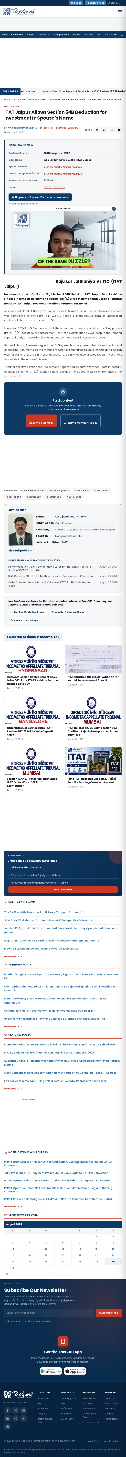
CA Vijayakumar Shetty (22, 127)
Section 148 (102, 490)
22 (96, 1255)
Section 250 (15, 496)
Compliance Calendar (89, 1415)
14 (80, 1249)
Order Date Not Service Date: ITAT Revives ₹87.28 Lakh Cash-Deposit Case (56, 91)
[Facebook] (7, 1410)
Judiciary (73, 127)
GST (99, 34)
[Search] (122, 34)
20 (63, 1255)
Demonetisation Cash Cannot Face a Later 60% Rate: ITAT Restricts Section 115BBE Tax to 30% (49, 568)
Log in (33, 203)
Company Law (61, 34)
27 (63, 1261)
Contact (109, 1413)
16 (113, 1249)
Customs (88, 34)
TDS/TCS (42, 1413)
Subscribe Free (108, 1312)
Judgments (89, 1408)
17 (13, 1255)
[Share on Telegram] (119, 130)
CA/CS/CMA (67, 1418)
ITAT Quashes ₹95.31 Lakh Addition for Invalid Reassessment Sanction (50, 576)
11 (29, 1249)
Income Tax (16, 34)
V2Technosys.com (65, 1440)
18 (29, 1255)
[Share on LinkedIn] (104, 130)
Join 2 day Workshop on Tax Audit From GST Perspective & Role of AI (48, 920)
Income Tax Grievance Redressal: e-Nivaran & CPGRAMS (41, 948)
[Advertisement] (63, 63)
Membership (111, 1418)
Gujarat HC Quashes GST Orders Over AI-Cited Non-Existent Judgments (51, 940)
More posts (11, 956)
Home (4, 34)
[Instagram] (15, 1418)
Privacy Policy (92, 1441)
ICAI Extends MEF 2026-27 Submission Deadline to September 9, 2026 (49, 1052)
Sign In (114, 2)
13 (63, 1249)
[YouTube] (23, 1410)
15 (96, 1249)
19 (46, 1255)
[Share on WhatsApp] (112, 130)
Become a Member (41, 423)
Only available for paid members (64, 166)
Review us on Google (26, 620)
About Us (109, 1398)
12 (46, 1249)
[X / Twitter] (15, 1410)
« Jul (7, 1273)
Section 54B (75, 496)
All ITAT (48, 187)
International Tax (45, 1420)
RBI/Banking (67, 1408)
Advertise (110, 1408)
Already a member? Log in (80, 423)
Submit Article (112, 1403)
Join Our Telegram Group (69, 612)
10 (13, 1249)
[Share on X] (97, 130)
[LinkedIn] (7, 1418)
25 (29, 1261)
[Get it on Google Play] (51, 1371)
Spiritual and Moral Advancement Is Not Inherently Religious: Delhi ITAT (50, 1010)
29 (96, 1261)
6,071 (65, 542)
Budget (30, 34)
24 (12, 1261)
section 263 (35, 496)
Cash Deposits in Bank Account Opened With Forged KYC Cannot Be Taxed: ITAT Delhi (60, 1073)
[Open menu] (120, 11)
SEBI (63, 1403)
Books (77, 2)
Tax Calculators (91, 1422)
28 (79, 1261)
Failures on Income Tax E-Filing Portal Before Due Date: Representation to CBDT (56, 1081)
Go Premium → (63, 889)
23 (113, 1255)
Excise (76, 34)
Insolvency (66, 1413)
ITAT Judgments (60, 490)
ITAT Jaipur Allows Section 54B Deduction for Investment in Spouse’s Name (55, 115)
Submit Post (97, 2)
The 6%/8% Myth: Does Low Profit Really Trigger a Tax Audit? (43, 912)
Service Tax (44, 34)
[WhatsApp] (23, 1418)
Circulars (87, 1403)
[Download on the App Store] (75, 1371)
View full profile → (20, 550)
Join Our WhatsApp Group (28, 612)
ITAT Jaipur (59, 187)
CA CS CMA (111, 34)
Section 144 (82, 490)
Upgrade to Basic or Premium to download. (42, 197)
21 (80, 1255)
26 (46, 1261)
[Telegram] (7, 1426)
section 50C (54, 496)
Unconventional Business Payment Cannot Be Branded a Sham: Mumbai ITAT (54, 1018)
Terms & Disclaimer (112, 1441)
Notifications (89, 1398)
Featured (34, 99)
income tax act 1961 (33, 490)
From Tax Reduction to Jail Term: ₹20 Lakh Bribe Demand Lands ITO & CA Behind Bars (60, 1044)
